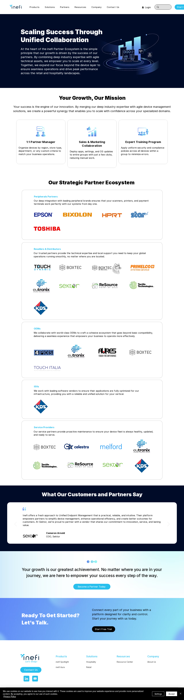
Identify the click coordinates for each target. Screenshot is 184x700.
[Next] (168, 524)
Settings (158, 693)
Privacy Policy (9, 696)
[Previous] (15, 524)
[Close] (180, 694)
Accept (171, 693)
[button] (36, 7)
